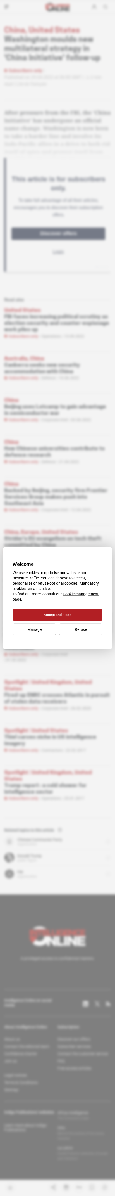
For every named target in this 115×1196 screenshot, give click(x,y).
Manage (34, 629)
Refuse (81, 629)
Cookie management (81, 593)
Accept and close (57, 614)
